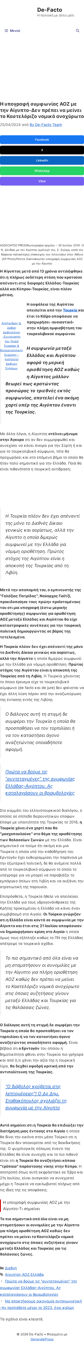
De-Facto (49, 9)
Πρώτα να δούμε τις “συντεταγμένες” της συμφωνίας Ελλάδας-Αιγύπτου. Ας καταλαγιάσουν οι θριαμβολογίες (38, 1288)
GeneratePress (42, 1339)
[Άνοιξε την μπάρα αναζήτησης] (77, 30)
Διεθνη (11, 1268)
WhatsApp (42, 171)
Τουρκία (70, 310)
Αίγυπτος (13, 1274)
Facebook (42, 139)
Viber (42, 181)
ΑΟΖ (26, 1274)
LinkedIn (42, 160)
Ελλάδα (37, 1274)
